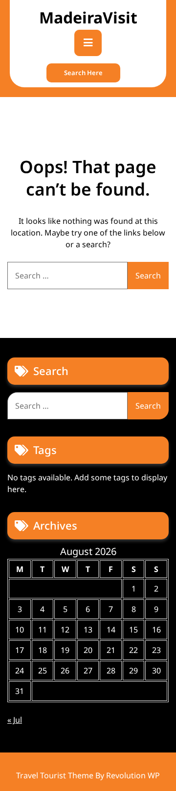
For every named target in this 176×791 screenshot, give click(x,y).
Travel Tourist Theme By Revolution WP (88, 775)
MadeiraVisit (88, 17)
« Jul (14, 719)
